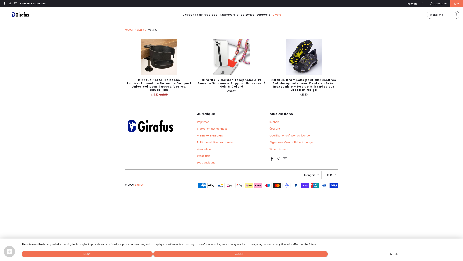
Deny (87, 254)
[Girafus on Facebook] (4, 3)
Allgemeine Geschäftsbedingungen (291, 142)
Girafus (139, 185)
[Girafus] (20, 14)
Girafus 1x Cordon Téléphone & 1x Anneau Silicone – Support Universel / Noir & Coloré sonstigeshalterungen (231, 57)
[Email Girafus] (15, 3)
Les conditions (206, 162)
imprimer (203, 122)
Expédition (203, 156)
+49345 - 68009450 (33, 3)
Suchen (274, 122)
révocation (204, 149)
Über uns (275, 128)
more (394, 254)
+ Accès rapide (159, 65)
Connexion (441, 3)
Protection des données (212, 128)
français (412, 3)
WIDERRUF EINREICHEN (210, 135)
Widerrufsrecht (278, 149)
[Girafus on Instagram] (9, 3)
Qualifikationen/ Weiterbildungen (290, 135)
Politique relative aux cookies (215, 142)
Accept (240, 254)
